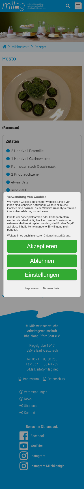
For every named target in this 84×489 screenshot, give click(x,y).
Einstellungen (42, 275)
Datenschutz (51, 288)
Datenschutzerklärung (56, 235)
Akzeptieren (42, 246)
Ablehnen (42, 261)
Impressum (32, 288)
